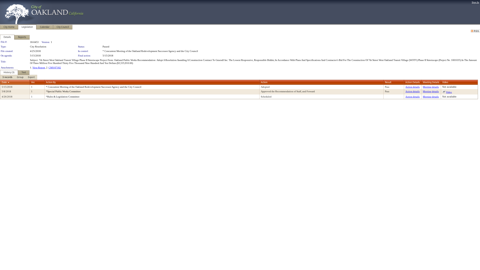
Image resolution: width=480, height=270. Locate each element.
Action (264, 82)
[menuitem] (7, 77)
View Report (38, 67)
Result (388, 82)
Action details (412, 87)
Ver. (33, 82)
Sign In (475, 2)
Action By (51, 82)
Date (4, 82)
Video (449, 92)
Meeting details (431, 87)
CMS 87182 (55, 67)
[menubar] (18, 77)
